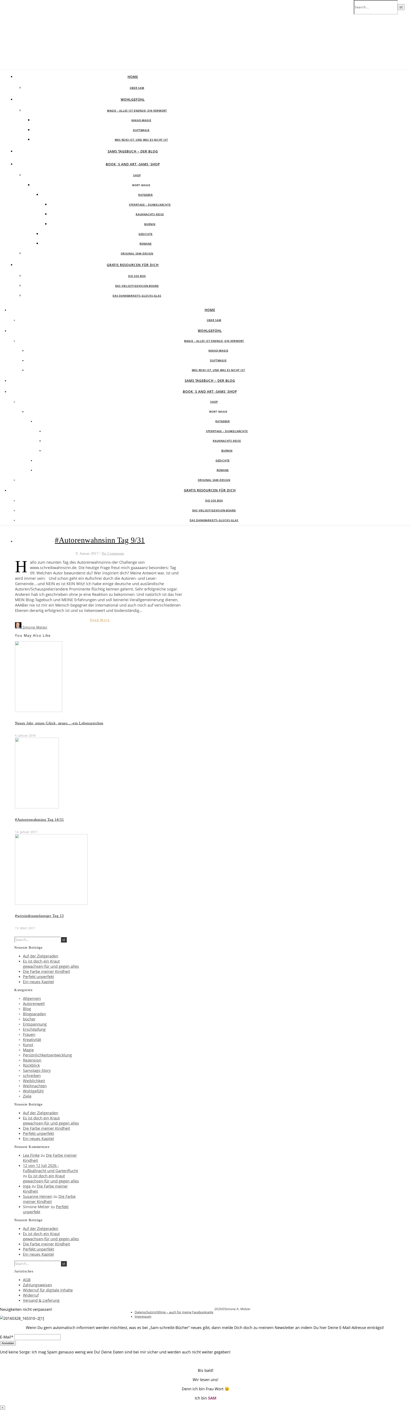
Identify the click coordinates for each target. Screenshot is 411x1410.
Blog (27, 1008)
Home (133, 77)
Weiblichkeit (34, 1080)
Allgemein (32, 998)
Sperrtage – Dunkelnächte (150, 205)
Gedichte (145, 234)
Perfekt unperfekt (38, 976)
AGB (27, 1279)
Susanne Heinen (37, 1196)
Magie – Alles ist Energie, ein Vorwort (137, 110)
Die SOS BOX (137, 276)
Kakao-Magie (141, 120)
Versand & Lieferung (41, 1300)
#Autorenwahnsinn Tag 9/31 (100, 540)
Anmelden (8, 1343)
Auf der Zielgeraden (40, 956)
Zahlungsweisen (37, 1284)
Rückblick (31, 1065)
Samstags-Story (37, 1070)
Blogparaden (34, 1013)
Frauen (29, 1034)
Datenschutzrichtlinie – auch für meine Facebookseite (174, 1312)
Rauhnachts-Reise (150, 214)
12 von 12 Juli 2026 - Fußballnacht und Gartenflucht (50, 1168)
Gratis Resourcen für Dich (133, 265)
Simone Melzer (35, 627)
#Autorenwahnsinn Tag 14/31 (39, 819)
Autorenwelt (34, 1003)
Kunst (28, 1044)
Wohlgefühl (133, 99)
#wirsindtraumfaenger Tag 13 (39, 916)
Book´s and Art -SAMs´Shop (133, 164)
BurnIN (149, 224)
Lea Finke (31, 1155)
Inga (27, 1186)
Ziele (27, 1096)
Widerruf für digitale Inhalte (48, 1290)
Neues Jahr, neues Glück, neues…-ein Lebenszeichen (59, 723)
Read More (100, 620)
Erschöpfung (34, 1029)
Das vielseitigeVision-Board (137, 286)
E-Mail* (6, 1337)
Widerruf (31, 1295)
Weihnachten (35, 1085)
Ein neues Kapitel (38, 981)
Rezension (32, 1060)
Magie (28, 1049)
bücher (29, 1019)
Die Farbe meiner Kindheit (46, 971)
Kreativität (32, 1039)
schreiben (32, 1075)
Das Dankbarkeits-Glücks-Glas (137, 296)
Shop (137, 175)
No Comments (113, 553)
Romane (146, 244)
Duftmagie (141, 130)
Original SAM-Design (137, 253)
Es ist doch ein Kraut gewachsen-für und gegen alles (51, 964)
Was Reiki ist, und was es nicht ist (141, 140)
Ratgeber (145, 195)
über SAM (137, 88)
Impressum (143, 1316)
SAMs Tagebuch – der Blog (133, 151)
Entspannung (35, 1024)
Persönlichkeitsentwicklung (47, 1055)
